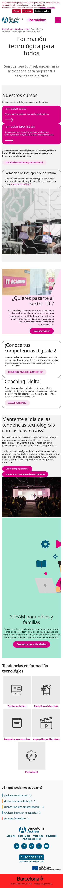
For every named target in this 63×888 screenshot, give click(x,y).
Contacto (11, 835)
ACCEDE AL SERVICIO (17, 402)
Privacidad (51, 835)
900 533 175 (33, 857)
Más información (42, 330)
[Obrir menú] (58, 20)
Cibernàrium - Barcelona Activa (15, 29)
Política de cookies (31, 838)
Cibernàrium (36, 20)
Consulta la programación (17, 468)
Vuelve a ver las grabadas (25, 474)
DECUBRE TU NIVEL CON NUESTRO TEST (25, 372)
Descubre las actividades (31, 644)
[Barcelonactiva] (12, 20)
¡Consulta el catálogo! (21, 184)
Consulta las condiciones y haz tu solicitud (24, 162)
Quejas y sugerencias (43, 883)
